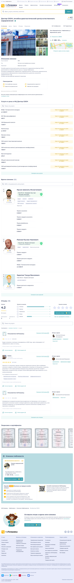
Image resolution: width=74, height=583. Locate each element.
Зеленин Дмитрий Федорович (63, 359)
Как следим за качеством (51, 550)
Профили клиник (64, 550)
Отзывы (21, 26)
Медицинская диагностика (63, 543)
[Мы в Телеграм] (65, 532)
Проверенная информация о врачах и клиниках (21, 542)
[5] (6, 310)
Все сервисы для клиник (37, 546)
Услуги (26, 5)
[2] (2, 310)
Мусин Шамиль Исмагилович (29, 190)
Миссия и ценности (6, 546)
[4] (5, 310)
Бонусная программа (21, 547)
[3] (4, 310)
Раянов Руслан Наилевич (27, 240)
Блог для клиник (35, 548)
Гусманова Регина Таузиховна (63, 394)
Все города (62, 552)
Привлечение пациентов (37, 540)
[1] (1, 310)
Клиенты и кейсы (35, 551)
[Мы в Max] (71, 532)
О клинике (47, 540)
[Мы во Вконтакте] (68, 532)
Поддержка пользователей (19, 550)
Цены (10, 26)
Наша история (5, 542)
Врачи (20, 5)
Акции (21, 7)
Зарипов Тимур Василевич (28, 275)
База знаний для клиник (37, 555)
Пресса (3, 551)
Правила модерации (36, 553)
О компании (4, 540)
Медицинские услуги (65, 546)
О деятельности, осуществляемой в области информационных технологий (18, 572)
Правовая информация (67, 579)
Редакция (3, 553)
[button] (33, 12)
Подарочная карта (49, 560)
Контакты (3, 555)
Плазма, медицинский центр (17, 464)
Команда (47, 542)
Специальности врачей (65, 540)
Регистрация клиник (36, 542)
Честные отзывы (20, 545)
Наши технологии (49, 548)
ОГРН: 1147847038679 (6, 580)
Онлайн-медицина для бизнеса (51, 557)
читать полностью (7, 372)
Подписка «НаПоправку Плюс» (51, 553)
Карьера (3, 544)
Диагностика (34, 5)
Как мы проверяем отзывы (61, 316)
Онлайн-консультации (46, 5)
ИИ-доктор (57, 5)
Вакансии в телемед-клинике (50, 545)
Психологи (65, 5)
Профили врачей (64, 548)
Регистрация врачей (36, 544)
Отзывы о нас (4, 548)
